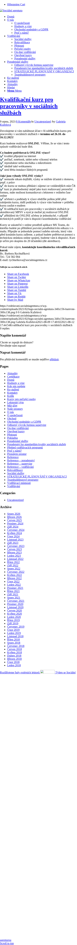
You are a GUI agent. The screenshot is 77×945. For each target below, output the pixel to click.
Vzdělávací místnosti (19, 483)
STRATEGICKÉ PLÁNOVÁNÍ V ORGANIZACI (37, 476)
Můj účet (12, 405)
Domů (10, 379)
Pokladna (12, 437)
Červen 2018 (14, 649)
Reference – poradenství (21, 460)
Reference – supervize (19, 463)
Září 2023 (12, 542)
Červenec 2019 (15, 626)
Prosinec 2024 (15, 523)
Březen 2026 (14, 517)
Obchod (11, 418)
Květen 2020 (14, 613)
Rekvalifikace (15, 470)
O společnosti (15, 415)
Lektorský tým (15, 402)
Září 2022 (12, 565)
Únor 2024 (13, 536)
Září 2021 (12, 594)
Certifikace (13, 376)
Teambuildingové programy (22, 479)
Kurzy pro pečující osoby (21, 399)
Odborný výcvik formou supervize (26, 424)
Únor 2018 (13, 662)
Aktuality (12, 373)
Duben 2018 (14, 655)
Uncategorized (42, 121)
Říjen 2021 (13, 591)
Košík (10, 395)
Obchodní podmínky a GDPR (24, 421)
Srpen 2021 (13, 597)
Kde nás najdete (16, 386)
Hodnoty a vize (16, 383)
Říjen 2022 (13, 562)
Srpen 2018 (13, 642)
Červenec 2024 (15, 529)
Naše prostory (15, 408)
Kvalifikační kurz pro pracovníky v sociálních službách (29, 106)
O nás (10, 412)
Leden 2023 (14, 555)
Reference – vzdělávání (20, 466)
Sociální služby (15, 473)
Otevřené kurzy (16, 431)
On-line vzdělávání (18, 428)
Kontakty (12, 392)
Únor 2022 (13, 581)
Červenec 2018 (15, 645)
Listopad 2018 (15, 636)
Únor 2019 (13, 629)
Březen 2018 (14, 658)
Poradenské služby (17, 441)
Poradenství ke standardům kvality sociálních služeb (36, 444)
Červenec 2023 (15, 546)
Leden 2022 (14, 584)
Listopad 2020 (15, 607)
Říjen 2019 (13, 620)
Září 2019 (12, 623)
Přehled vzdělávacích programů (25, 447)
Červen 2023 (14, 549)
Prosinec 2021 (15, 587)
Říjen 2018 (13, 639)
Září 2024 (12, 526)
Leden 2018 (14, 665)
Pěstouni (12, 434)
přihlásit (54, 359)
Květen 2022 (14, 575)
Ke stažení (13, 389)
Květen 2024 (14, 533)
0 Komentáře (23, 121)
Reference (13, 457)
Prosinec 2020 (15, 604)
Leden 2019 (14, 633)
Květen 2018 (14, 652)
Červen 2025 (14, 520)
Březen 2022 (14, 578)
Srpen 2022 (13, 568)
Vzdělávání (13, 486)
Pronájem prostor (17, 453)
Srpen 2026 (13, 513)
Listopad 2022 (15, 558)
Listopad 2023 (15, 539)
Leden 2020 (14, 616)
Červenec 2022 (15, 571)
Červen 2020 (14, 610)
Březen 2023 (14, 552)
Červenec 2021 (15, 600)
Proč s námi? (14, 450)
